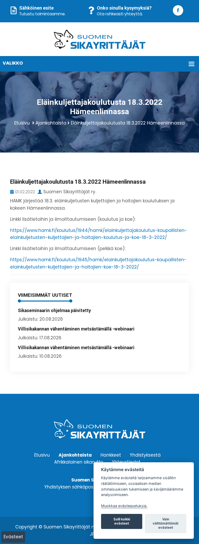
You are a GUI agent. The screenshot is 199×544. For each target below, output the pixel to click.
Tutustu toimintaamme (42, 14)
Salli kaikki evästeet (121, 521)
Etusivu (22, 123)
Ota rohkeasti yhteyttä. (120, 14)
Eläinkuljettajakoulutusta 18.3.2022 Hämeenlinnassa (128, 123)
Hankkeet (111, 455)
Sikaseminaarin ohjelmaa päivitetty (54, 310)
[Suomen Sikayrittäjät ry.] (99, 39)
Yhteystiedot (126, 462)
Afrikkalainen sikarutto (78, 462)
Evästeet (13, 537)
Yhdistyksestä (145, 455)
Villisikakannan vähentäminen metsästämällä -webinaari (76, 329)
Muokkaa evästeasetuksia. (124, 506)
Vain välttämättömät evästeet (166, 523)
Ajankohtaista (50, 123)
